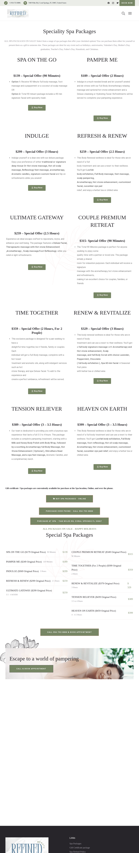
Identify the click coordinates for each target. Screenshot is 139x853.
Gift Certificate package (80, 847)
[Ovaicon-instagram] (113, 3)
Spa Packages (75, 843)
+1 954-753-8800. (15, 3)
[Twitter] (117, 3)
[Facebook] (108, 3)
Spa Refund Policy (78, 852)
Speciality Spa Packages (69, 31)
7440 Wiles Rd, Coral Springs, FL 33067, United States (47, 3)
